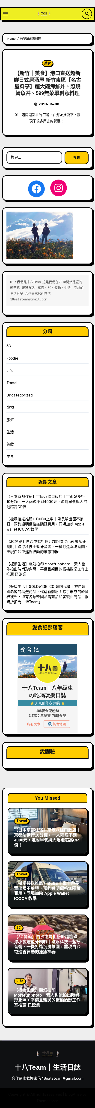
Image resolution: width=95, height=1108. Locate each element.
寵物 (10, 407)
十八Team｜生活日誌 (48, 1067)
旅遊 (10, 420)
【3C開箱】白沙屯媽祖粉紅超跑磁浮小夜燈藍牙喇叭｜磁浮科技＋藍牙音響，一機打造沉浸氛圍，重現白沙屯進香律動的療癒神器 (47, 546)
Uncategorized (19, 395)
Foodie (12, 358)
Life (10, 370)
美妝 (10, 444)
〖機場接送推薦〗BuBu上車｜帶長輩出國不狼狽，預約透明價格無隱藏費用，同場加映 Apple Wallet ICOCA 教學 (45, 524)
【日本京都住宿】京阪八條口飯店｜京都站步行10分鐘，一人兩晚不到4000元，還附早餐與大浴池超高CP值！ (46, 501)
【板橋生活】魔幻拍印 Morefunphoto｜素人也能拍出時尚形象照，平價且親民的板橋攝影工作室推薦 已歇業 (47, 569)
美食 (47, 63)
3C (8, 346)
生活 (10, 432)
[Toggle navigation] (5, 13)
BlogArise (73, 1094)
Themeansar (47, 1101)
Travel (11, 383)
